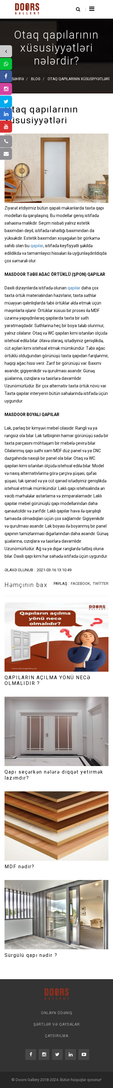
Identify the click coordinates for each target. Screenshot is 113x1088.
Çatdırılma (56, 1036)
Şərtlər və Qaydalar (56, 1024)
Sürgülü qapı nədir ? (31, 955)
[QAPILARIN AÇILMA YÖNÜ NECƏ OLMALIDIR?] (56, 637)
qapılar (36, 245)
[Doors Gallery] (27, 8)
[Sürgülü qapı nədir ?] (56, 914)
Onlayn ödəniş (56, 1013)
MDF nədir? (20, 866)
